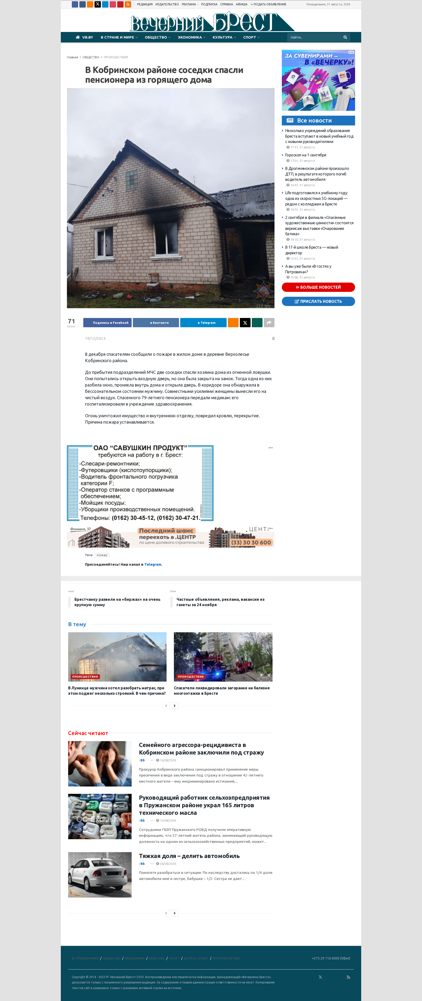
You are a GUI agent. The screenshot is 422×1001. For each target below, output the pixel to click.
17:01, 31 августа (302, 160)
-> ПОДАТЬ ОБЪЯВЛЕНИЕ (268, 4)
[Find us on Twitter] (98, 4)
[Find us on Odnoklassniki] (90, 4)
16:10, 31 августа (302, 239)
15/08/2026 (167, 820)
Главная (72, 57)
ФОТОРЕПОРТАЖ (226, 958)
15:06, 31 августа (302, 277)
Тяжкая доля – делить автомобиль (189, 856)
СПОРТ (249, 37)
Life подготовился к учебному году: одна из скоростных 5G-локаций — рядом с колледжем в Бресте (316, 198)
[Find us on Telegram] (105, 4)
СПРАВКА (226, 4)
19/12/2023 (95, 338)
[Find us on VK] (82, 4)
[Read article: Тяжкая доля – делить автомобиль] (100, 875)
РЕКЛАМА (189, 4)
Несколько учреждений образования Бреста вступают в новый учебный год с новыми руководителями (319, 136)
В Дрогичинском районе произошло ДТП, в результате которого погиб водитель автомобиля (317, 174)
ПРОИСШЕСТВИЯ (116, 57)
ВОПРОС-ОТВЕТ (196, 958)
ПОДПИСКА (209, 4)
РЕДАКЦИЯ (145, 4)
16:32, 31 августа (302, 209)
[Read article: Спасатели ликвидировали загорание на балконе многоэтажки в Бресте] (223, 657)
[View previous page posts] (166, 705)
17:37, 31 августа (302, 147)
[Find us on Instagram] (113, 4)
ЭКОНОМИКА (190, 37)
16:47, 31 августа (302, 185)
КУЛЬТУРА (222, 37)
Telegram (152, 564)
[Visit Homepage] (211, 20)
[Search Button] (345, 37)
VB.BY (87, 37)
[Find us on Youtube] (120, 4)
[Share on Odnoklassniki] (233, 322)
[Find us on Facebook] (75, 4)
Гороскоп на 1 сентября (305, 155)
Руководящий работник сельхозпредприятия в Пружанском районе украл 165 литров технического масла (204, 805)
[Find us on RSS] (128, 4)
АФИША (241, 4)
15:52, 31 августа (302, 258)
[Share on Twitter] (245, 322)
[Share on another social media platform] (269, 322)
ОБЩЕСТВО (156, 37)
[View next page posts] (174, 705)
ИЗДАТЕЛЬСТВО (167, 4)
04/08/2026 (167, 863)
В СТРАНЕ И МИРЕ (117, 37)
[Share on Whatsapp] (257, 322)
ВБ (142, 760)
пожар (102, 555)
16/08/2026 (167, 760)
